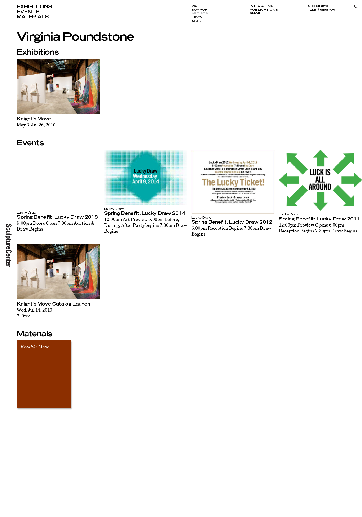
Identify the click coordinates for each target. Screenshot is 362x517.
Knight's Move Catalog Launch (53, 304)
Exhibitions (34, 6)
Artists (199, 13)
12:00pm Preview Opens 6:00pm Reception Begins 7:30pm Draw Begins (318, 228)
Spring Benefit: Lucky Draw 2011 (319, 219)
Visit (196, 6)
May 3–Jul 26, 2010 (36, 125)
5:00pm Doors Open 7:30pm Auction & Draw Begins (55, 226)
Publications (264, 9)
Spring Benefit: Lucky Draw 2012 (231, 222)
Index (197, 17)
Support (200, 9)
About (198, 21)
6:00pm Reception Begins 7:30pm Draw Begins (231, 231)
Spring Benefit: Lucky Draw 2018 (57, 217)
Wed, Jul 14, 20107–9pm (34, 313)
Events (28, 11)
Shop (255, 13)
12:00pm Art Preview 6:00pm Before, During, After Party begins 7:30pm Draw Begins (145, 225)
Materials (33, 16)
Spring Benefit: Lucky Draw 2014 (144, 213)
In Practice (261, 6)
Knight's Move (34, 119)
